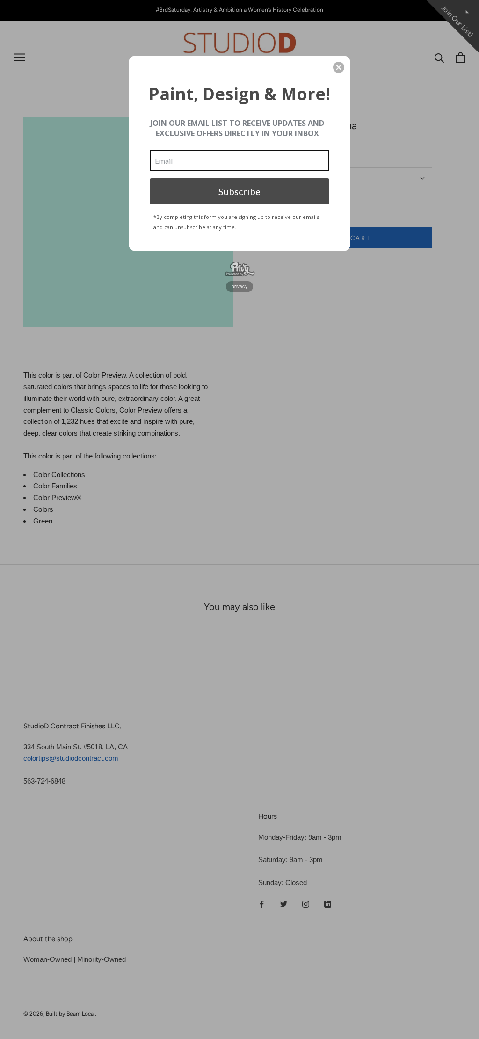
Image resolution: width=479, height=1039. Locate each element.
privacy (239, 286)
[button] (338, 67)
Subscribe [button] (239, 191)
